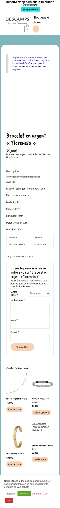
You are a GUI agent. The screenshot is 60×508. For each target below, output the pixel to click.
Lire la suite (14, 409)
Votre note (14, 293)
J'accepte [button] (24, 493)
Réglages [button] (10, 493)
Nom (14, 320)
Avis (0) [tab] (10, 182)
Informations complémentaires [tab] (23, 176)
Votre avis (18, 300)
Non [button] (9, 500)
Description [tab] (12, 171)
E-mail (14, 332)
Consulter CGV (40, 493)
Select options (41, 412)
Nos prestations (30, 9)
